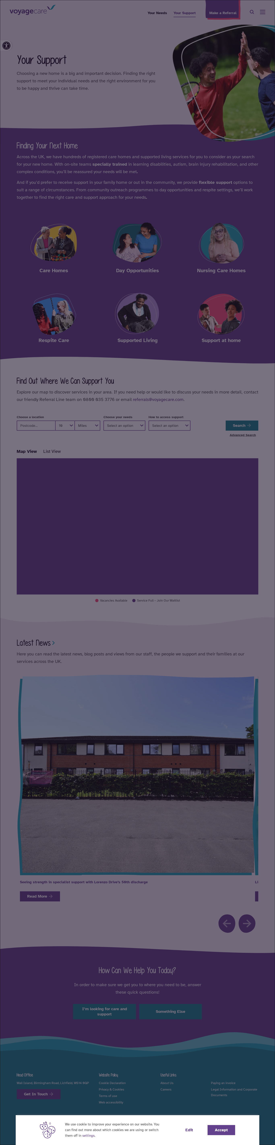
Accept (221, 1129)
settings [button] (88, 1135)
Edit (189, 1129)
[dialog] (137, 572)
